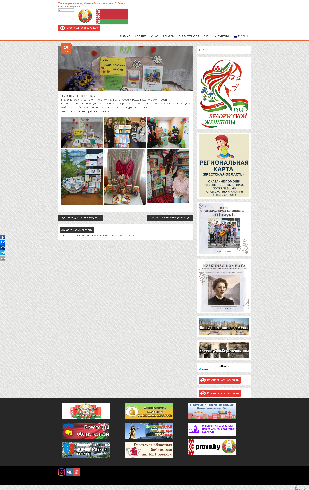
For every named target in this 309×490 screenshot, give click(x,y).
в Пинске (224, 366)
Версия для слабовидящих (81, 27)
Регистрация (72, 6)
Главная (125, 36)
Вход (60, 6)
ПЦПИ (207, 36)
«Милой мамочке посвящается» (168, 217)
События (140, 36)
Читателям (222, 36)
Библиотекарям (189, 36)
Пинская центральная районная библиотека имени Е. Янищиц (92, 3)
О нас (154, 36)
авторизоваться (124, 235)
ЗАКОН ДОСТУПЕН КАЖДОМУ (82, 217)
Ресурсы (168, 36)
